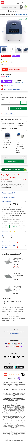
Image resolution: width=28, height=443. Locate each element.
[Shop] (6, 3)
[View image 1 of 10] (4, 50)
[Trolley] (25, 3)
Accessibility (5, 382)
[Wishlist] (21, 3)
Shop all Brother (22, 14)
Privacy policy (22, 382)
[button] (22, 19)
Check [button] (23, 102)
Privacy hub (14, 382)
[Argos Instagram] (23, 357)
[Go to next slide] (25, 31)
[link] (14, 85)
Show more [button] (14, 226)
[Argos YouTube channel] (5, 357)
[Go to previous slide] (2, 31)
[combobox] (10, 7)
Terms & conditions (14, 386)
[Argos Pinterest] (18, 357)
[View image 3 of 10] (18, 49)
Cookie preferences (19, 384)
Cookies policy (8, 384)
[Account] (18, 3)
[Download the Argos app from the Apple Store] (8, 368)
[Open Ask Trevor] (25, 7)
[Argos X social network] (14, 357)
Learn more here (14, 333)
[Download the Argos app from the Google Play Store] (19, 368)
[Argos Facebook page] (9, 357)
